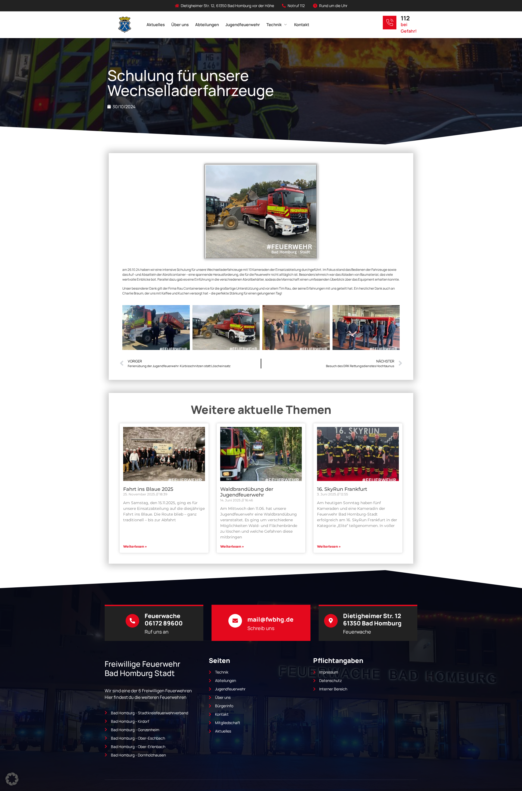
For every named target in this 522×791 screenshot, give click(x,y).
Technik (274, 24)
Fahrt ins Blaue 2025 (148, 489)
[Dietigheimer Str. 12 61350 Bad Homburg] (331, 621)
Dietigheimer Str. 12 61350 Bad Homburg (372, 619)
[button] (12, 779)
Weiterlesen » (135, 546)
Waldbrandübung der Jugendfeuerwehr (246, 492)
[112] (389, 22)
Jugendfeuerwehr (242, 24)
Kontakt (301, 24)
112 (405, 18)
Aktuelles (156, 24)
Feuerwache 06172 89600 (164, 619)
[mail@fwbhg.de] (235, 621)
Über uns (180, 24)
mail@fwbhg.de (270, 619)
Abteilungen (207, 24)
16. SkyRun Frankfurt (342, 489)
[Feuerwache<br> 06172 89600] (132, 621)
